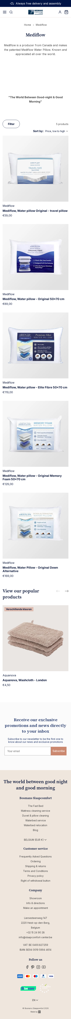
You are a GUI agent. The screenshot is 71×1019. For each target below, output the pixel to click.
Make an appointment (35, 907)
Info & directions (35, 903)
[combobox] (56, 131)
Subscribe (59, 751)
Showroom (35, 898)
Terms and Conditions (35, 871)
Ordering (36, 861)
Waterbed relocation (35, 825)
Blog (35, 830)
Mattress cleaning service (35, 810)
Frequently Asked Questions (35, 856)
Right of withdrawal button (35, 880)
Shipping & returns (35, 866)
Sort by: (38, 131)
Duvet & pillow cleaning (35, 815)
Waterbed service (35, 820)
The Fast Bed (35, 805)
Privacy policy (36, 875)
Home (27, 24)
